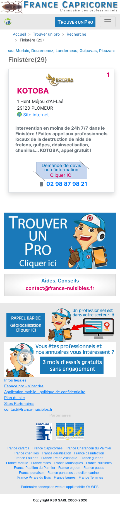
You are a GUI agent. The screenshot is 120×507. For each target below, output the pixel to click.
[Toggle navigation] (108, 21)
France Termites (91, 477)
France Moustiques (68, 463)
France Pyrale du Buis (34, 477)
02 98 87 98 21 (66, 184)
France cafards (18, 448)
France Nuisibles (99, 463)
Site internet (36, 114)
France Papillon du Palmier (34, 467)
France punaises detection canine (73, 472)
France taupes (65, 477)
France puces (93, 467)
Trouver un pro (46, 34)
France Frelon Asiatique (59, 458)
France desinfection (89, 453)
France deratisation (56, 453)
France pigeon (69, 467)
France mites (41, 463)
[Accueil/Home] (7, 21)
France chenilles (26, 453)
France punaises (31, 472)
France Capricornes (47, 448)
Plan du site (14, 397)
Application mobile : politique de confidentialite (44, 392)
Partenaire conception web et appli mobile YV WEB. (60, 487)
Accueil (19, 34)
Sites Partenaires (19, 403)
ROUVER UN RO (75, 22)
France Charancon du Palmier (88, 448)
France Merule (17, 463)
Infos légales (15, 380)
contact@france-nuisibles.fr (28, 409)
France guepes (91, 458)
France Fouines (26, 458)
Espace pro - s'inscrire (24, 386)
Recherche (76, 34)
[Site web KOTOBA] (60, 79)
